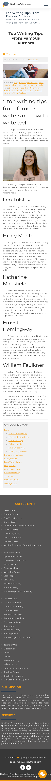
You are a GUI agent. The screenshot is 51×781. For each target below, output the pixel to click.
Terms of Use (10, 645)
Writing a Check (11, 480)
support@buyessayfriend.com (25, 762)
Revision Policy (12, 660)
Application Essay (13, 556)
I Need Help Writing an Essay (19, 526)
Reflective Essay (12, 603)
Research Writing (12, 473)
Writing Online (37, 85)
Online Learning (15, 444)
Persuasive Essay (12, 622)
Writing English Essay (17, 451)
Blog (16, 82)
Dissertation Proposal (15, 560)
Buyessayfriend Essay (28, 82)
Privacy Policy (11, 664)
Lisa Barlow (33, 60)
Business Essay (11, 587)
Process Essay (11, 599)
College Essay (10, 458)
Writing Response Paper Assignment (23, 545)
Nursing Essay (11, 633)
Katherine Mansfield (13, 90)
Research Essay (12, 568)
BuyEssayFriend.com (34, 757)
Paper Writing (11, 530)
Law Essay (9, 580)
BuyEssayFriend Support (16, 680)
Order (7, 652)
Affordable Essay (12, 583)
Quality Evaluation (13, 676)
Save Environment (16, 448)
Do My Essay (10, 522)
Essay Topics (10, 576)
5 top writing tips (16, 88)
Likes (11, 54)
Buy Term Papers (13, 518)
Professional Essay (13, 614)
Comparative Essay (14, 606)
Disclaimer (9, 649)
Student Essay (11, 541)
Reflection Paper (13, 537)
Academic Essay (12, 552)
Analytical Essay (12, 630)
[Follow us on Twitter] (28, 767)
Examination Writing (17, 433)
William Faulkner (19, 93)
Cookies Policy (11, 672)
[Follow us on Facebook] (22, 767)
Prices (7, 656)
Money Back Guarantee (16, 668)
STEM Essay (9, 476)
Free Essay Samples (13, 469)
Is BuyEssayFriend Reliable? (18, 637)
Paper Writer (11, 564)
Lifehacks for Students (18, 437)
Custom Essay (11, 626)
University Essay (12, 533)
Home (9, 19)
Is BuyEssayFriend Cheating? (18, 591)
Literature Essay (15, 440)
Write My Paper (12, 572)
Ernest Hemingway (33, 88)
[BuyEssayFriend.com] (17, 4)
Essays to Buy (24, 85)
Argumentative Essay (15, 618)
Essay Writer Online (23, 19)
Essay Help (9, 510)
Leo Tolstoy (29, 90)
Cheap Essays (11, 514)
